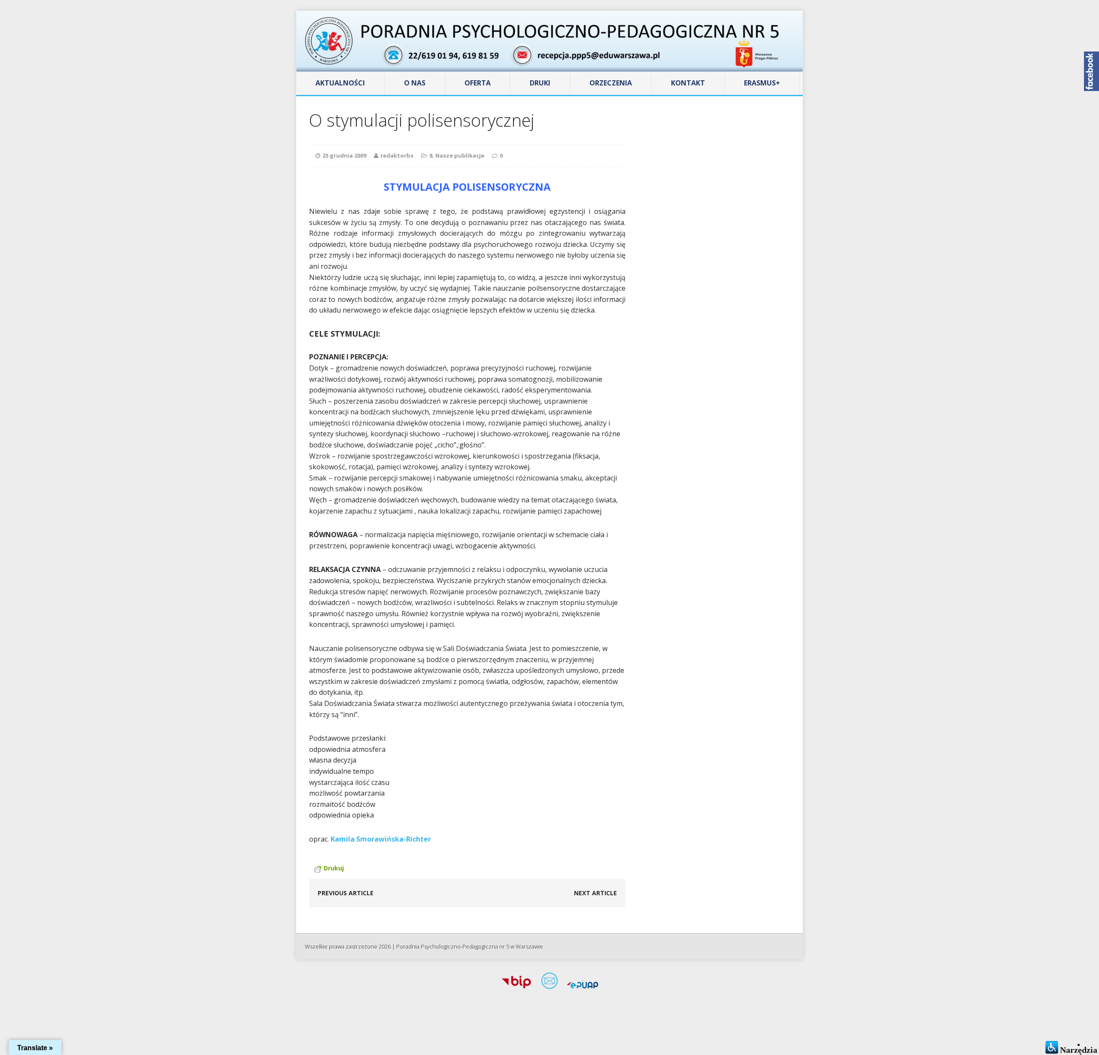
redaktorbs (396, 155)
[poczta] (549, 983)
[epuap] (582, 983)
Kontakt (688, 83)
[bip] (516, 983)
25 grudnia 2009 (344, 155)
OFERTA (477, 83)
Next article (595, 893)
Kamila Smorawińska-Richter (381, 839)
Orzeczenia (610, 83)
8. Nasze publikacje (456, 155)
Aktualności (340, 83)
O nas (414, 83)
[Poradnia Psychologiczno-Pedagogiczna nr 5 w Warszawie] (549, 41)
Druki (540, 83)
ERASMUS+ (762, 83)
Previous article (345, 893)
